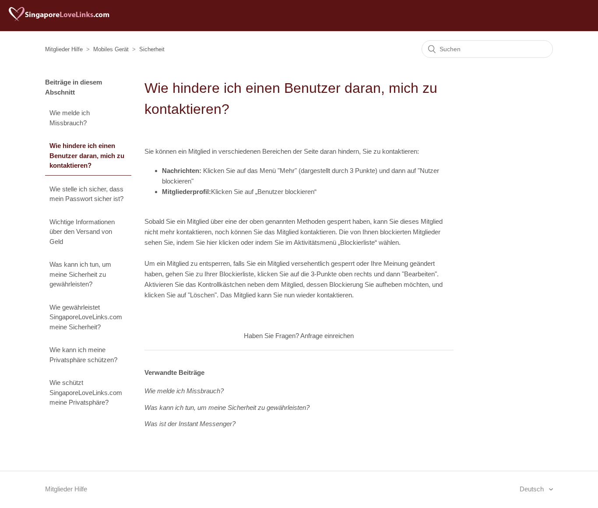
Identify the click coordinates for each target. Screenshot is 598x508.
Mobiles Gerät (111, 49)
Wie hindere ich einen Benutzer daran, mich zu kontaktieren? (86, 155)
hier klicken (223, 242)
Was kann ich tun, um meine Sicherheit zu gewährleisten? (80, 274)
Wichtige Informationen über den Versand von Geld (82, 231)
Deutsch (532, 489)
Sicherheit (152, 49)
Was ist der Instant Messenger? (190, 423)
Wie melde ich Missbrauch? (69, 118)
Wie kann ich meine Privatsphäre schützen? (83, 354)
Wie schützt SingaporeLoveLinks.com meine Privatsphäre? (85, 392)
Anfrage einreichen (327, 335)
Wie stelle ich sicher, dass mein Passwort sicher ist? (86, 194)
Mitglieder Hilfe (64, 49)
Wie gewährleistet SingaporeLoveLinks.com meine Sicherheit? (85, 317)
